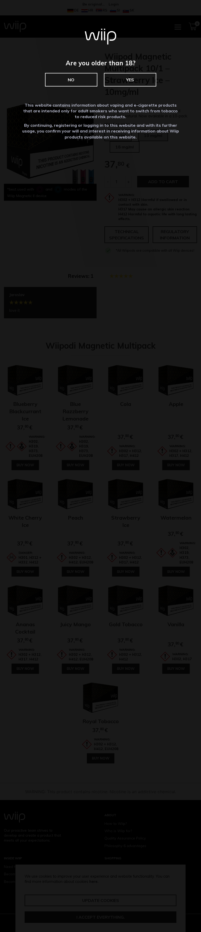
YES (130, 79)
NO (71, 79)
